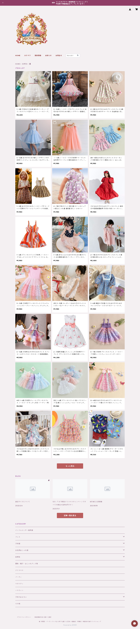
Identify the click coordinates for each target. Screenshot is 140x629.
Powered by (67, 625)
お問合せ (59, 55)
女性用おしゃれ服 (21, 550)
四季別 (24, 64)
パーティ (18, 577)
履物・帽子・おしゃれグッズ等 (26, 564)
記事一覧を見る (70, 515)
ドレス (17, 537)
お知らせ (48, 55)
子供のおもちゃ (21, 597)
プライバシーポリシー (24, 617)
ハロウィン (19, 590)
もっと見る (70, 466)
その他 (17, 604)
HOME (17, 55)
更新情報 (38, 55)
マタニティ (19, 584)
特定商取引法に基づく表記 (43, 617)
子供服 (17, 544)
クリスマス (19, 570)
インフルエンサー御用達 (24, 530)
